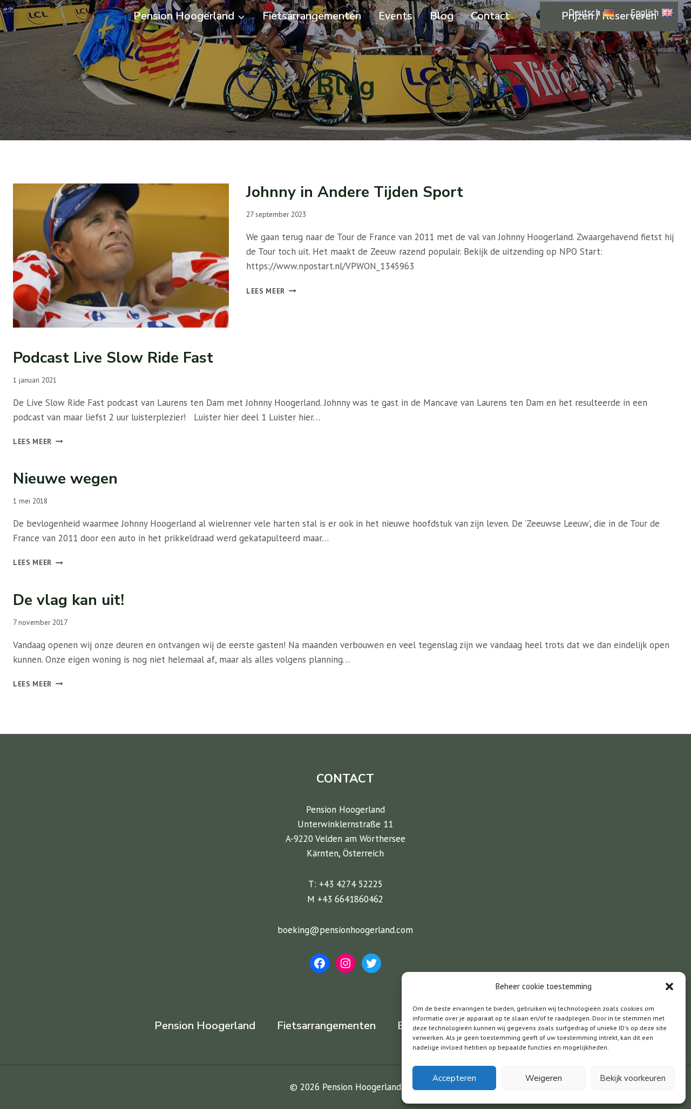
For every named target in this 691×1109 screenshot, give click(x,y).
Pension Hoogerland (204, 1025)
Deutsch (584, 12)
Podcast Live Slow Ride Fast (113, 358)
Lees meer (271, 291)
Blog (441, 16)
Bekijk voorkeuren (633, 1078)
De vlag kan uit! (68, 600)
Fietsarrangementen (311, 16)
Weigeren (543, 1078)
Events (395, 16)
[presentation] (121, 255)
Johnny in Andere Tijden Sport (354, 192)
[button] (669, 986)
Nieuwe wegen (65, 478)
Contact (490, 16)
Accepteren (454, 1078)
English (645, 12)
